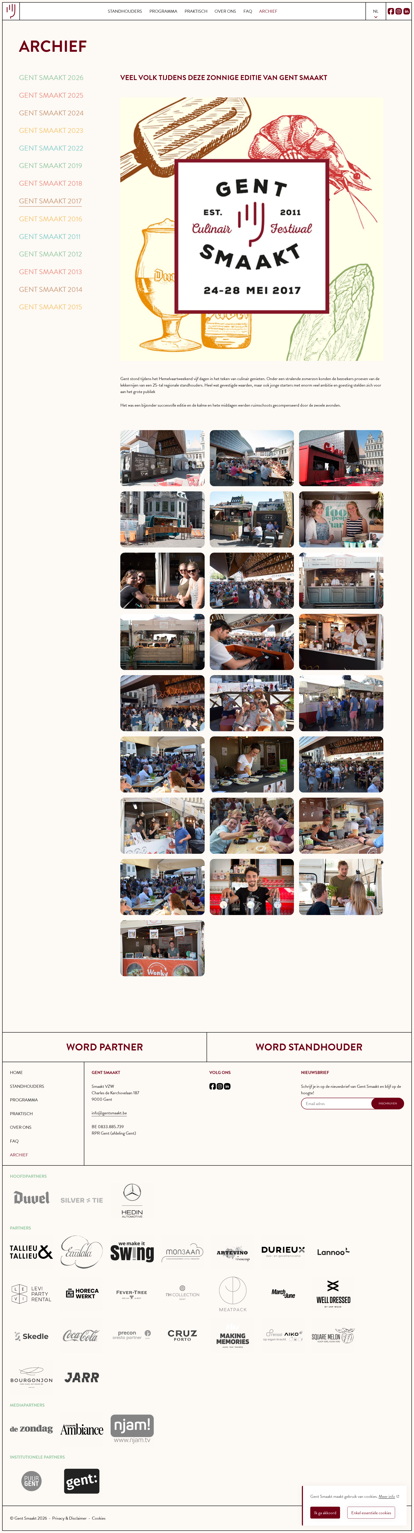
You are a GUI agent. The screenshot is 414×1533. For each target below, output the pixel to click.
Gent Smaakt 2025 (51, 95)
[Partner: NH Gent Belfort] (182, 1294)
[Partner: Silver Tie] (81, 1200)
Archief (268, 11)
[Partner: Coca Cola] (81, 1335)
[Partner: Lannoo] (333, 1252)
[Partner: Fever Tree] (132, 1294)
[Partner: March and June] (283, 1294)
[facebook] (212, 1087)
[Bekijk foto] (162, 458)
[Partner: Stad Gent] (31, 1481)
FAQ (247, 11)
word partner (104, 1047)
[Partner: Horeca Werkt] (81, 1294)
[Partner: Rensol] (283, 1335)
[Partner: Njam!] (132, 1429)
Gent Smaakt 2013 (50, 272)
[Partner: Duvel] (31, 1200)
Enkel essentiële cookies (371, 1512)
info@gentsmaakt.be (109, 1113)
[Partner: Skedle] (31, 1335)
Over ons (225, 11)
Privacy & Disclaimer (69, 1518)
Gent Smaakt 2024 (51, 113)
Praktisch (196, 11)
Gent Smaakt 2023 (51, 130)
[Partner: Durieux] (283, 1252)
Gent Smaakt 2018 (50, 183)
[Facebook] (391, 11)
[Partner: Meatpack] (232, 1294)
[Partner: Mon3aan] (182, 1252)
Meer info (387, 1496)
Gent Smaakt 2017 (50, 201)
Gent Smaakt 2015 (50, 307)
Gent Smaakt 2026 (51, 77)
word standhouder (309, 1047)
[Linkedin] (406, 11)
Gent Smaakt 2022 (51, 148)
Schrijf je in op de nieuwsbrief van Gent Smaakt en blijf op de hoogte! (351, 1089)
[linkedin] (227, 1087)
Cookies (98, 1518)
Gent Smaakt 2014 (50, 289)
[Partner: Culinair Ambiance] (81, 1429)
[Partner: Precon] (132, 1335)
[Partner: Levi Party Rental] (31, 1294)
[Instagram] (398, 11)
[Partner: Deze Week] (31, 1429)
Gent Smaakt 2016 (50, 219)
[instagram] (220, 1087)
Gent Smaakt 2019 (50, 165)
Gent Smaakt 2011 (50, 236)
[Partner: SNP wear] (333, 1294)
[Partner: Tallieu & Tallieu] (31, 1252)
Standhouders (125, 11)
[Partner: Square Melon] (333, 1335)
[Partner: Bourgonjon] (31, 1377)
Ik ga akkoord (325, 1512)
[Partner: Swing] (132, 1252)
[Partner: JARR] (81, 1377)
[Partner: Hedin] (132, 1200)
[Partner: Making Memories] (232, 1335)
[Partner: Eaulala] (81, 1252)
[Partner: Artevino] (232, 1252)
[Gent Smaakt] (11, 11)
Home (16, 1072)
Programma (163, 11)
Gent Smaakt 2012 (50, 254)
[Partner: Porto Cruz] (182, 1335)
